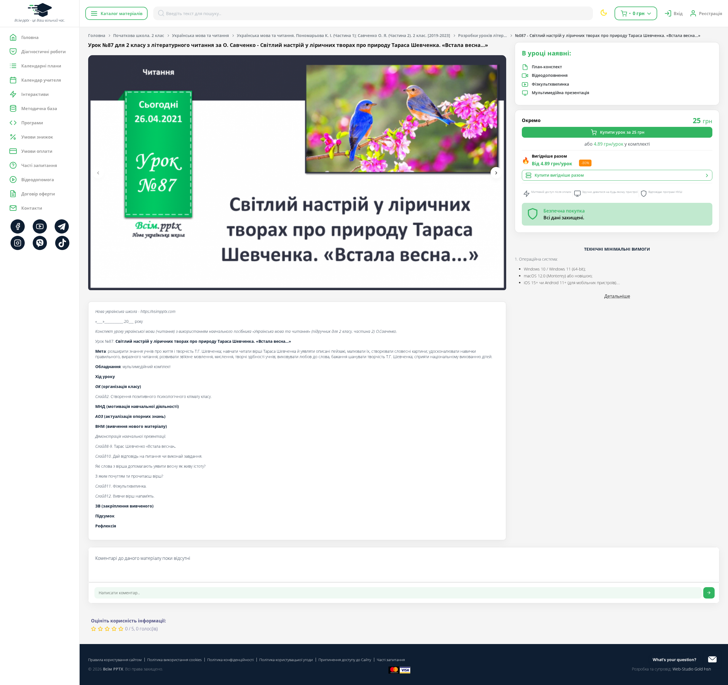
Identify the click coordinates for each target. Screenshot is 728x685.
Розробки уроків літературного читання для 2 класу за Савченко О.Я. (486, 35)
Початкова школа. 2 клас (138, 35)
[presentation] (98, 172)
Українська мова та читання (200, 35)
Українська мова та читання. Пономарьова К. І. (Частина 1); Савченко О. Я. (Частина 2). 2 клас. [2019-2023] (343, 35)
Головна (96, 35)
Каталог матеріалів (121, 13)
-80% (585, 162)
